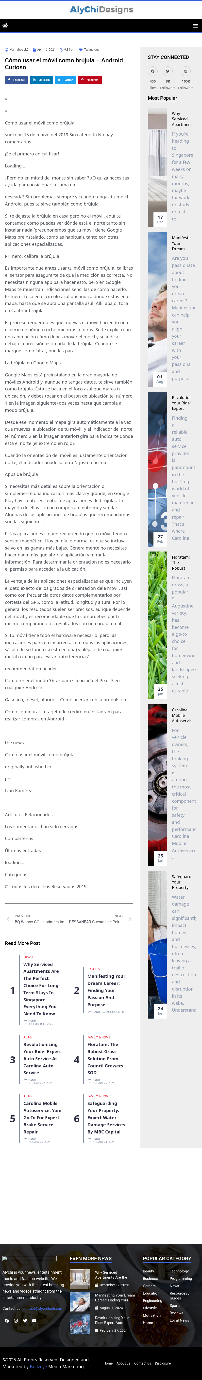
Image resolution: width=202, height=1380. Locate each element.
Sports (175, 1305)
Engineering (152, 1300)
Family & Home (98, 1037)
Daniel (33, 1021)
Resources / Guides (180, 1295)
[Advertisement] (101, 1197)
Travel (28, 957)
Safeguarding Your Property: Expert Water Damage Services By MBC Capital (106, 1117)
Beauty (148, 1271)
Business (150, 1278)
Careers (93, 969)
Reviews (176, 1313)
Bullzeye (38, 1366)
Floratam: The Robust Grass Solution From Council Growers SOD (105, 1058)
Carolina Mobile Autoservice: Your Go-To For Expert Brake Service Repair (42, 1117)
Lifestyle (150, 1308)
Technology (91, 49)
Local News (179, 1320)
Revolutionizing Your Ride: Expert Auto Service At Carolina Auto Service (42, 1058)
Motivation (152, 1315)
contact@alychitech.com (42, 1308)
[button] (195, 26)
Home (148, 1323)
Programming (181, 1278)
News (174, 1286)
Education (151, 1293)
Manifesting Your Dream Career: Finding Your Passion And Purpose (106, 990)
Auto (27, 1037)
